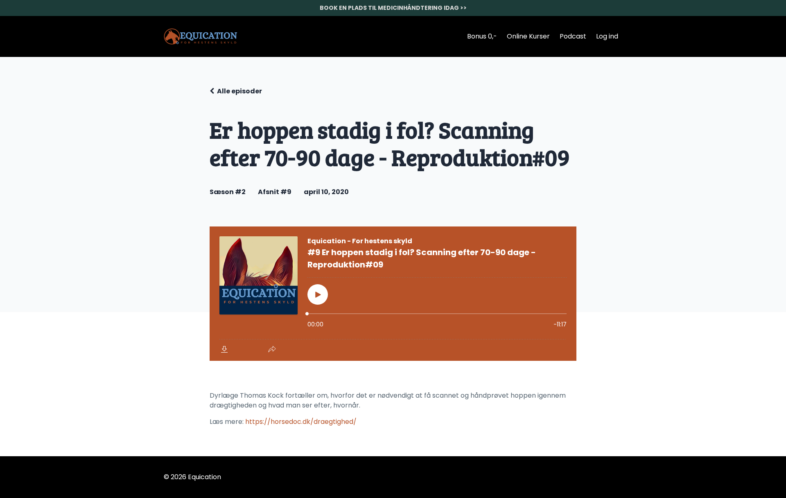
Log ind (607, 36)
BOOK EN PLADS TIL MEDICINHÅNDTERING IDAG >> (393, 8)
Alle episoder (239, 91)
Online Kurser (528, 36)
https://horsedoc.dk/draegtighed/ (301, 421)
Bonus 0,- (482, 36)
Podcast (573, 36)
